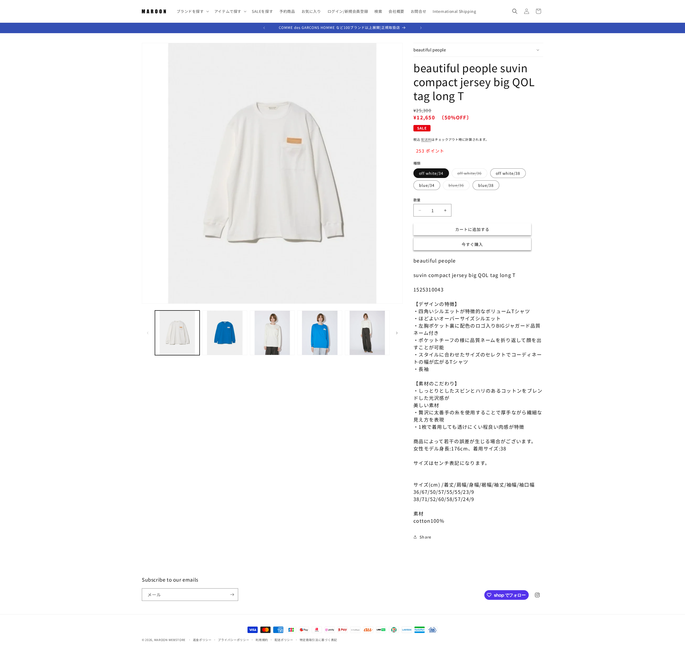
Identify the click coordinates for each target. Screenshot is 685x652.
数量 (417, 199)
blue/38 (486, 185)
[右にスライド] (397, 333)
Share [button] (426, 537)
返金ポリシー (202, 640)
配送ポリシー (284, 640)
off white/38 (508, 173)
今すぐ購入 (472, 244)
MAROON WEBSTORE (170, 640)
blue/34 (427, 185)
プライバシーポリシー (233, 640)
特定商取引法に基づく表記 (318, 640)
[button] (192, 11)
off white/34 (431, 173)
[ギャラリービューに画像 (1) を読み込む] (177, 332)
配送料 (426, 139)
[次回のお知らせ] (421, 28)
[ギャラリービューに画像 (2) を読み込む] (224, 332)
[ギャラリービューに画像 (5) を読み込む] (367, 332)
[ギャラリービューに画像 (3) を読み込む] (272, 332)
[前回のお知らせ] (264, 28)
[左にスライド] (148, 333)
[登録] (232, 594)
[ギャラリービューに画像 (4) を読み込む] (319, 332)
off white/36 (471, 174)
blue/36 (458, 186)
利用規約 (262, 640)
